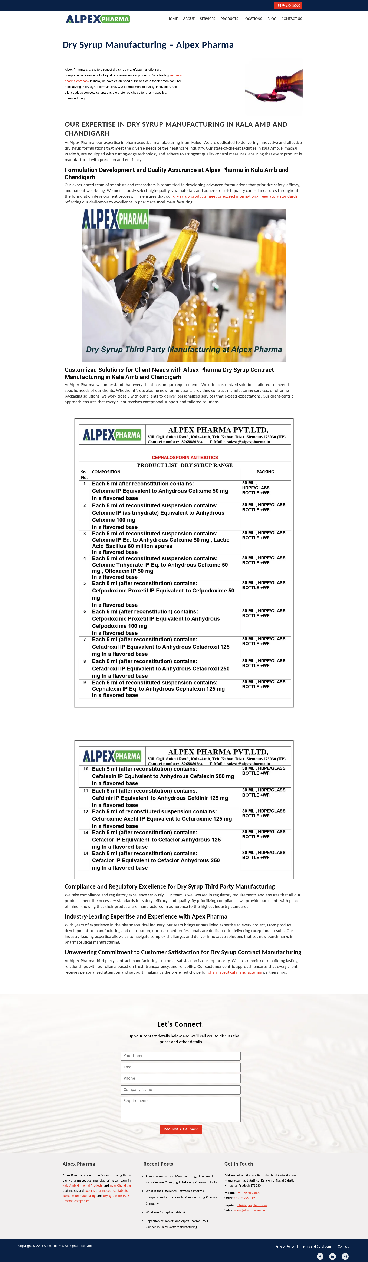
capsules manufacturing (79, 1196)
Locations (253, 19)
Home (173, 19)
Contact (343, 1246)
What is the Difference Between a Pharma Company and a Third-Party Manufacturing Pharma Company (181, 1198)
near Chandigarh (121, 1186)
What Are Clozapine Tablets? (165, 1212)
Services (207, 19)
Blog (271, 19)
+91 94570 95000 (288, 5)
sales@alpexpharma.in (249, 1210)
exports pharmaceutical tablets (106, 1191)
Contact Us (292, 19)
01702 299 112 (244, 1198)
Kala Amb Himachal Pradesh (82, 1186)
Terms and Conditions (316, 1246)
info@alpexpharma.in (252, 1205)
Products (229, 19)
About (189, 19)
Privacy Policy (285, 1246)
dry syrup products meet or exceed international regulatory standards (235, 197)
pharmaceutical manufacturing (235, 972)
